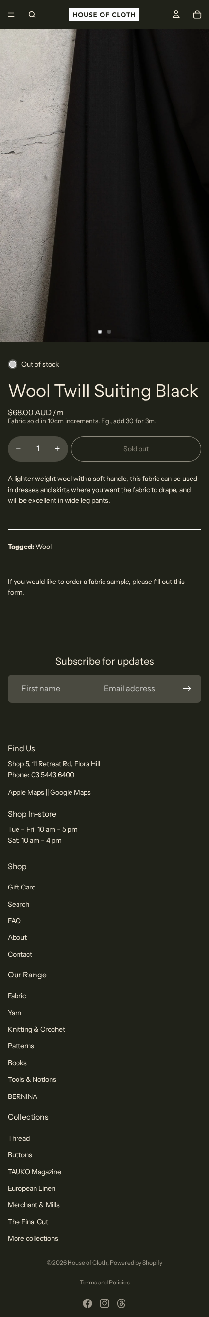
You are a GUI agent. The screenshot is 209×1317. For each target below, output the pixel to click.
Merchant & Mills (34, 1205)
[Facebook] (87, 1303)
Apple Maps (26, 792)
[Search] (32, 14)
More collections (33, 1238)
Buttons (20, 1154)
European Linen (31, 1188)
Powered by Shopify (136, 1262)
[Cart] (197, 14)
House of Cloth (87, 1262)
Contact (20, 954)
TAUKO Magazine (34, 1171)
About (17, 937)
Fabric (17, 996)
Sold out (136, 449)
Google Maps (70, 792)
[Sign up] (187, 689)
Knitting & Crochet (36, 1029)
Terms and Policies (105, 1282)
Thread (19, 1138)
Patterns (21, 1046)
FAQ (14, 920)
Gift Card (21, 887)
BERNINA (22, 1096)
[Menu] (11, 14)
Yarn (14, 1013)
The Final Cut (28, 1221)
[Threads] (121, 1303)
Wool (43, 546)
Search (18, 904)
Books (17, 1063)
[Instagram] (104, 1303)
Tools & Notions (32, 1079)
